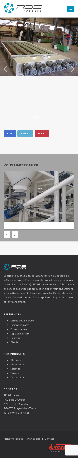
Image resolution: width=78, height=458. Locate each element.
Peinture (15, 337)
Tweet (25, 133)
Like (10, 133)
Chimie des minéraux (22, 320)
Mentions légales (13, 438)
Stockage (16, 360)
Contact (49, 438)
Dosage (15, 373)
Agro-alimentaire (20, 333)
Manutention (18, 364)
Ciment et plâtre (20, 324)
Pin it (42, 133)
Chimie (14, 342)
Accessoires (17, 377)
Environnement (19, 329)
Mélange (15, 368)
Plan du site (33, 438)
